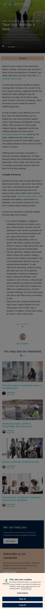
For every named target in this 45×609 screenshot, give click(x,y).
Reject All (22, 599)
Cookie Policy (26, 588)
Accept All (22, 605)
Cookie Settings (22, 593)
